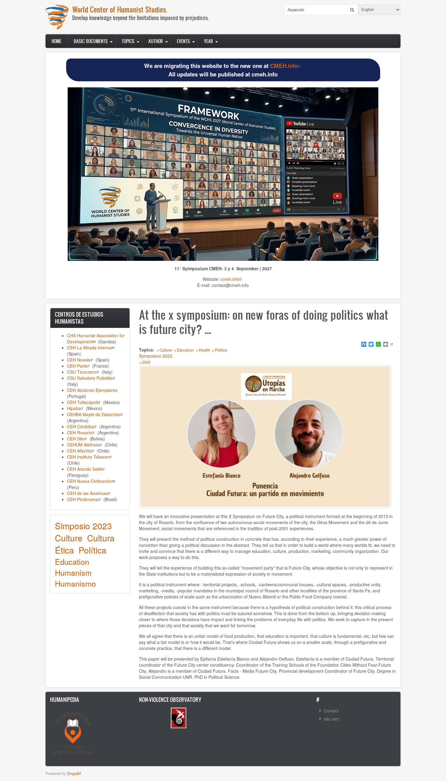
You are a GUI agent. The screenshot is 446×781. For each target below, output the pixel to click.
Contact (331, 711)
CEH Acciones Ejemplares (92, 390)
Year (208, 41)
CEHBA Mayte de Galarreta (93, 414)
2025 (146, 362)
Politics (221, 350)
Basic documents (91, 41)
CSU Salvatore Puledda (89, 378)
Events (183, 41)
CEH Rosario (79, 432)
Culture (69, 538)
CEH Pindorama (82, 499)
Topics (128, 41)
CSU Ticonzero (81, 372)
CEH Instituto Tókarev (88, 457)
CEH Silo (75, 439)
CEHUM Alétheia (83, 445)
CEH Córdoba (80, 426)
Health (204, 350)
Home (56, 41)
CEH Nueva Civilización (89, 481)
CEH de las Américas (87, 493)
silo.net (330, 719)
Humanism (73, 572)
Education (72, 561)
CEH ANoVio (79, 451)
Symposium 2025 (155, 356)
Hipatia (73, 408)
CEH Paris (77, 366)
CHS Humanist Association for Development (96, 338)
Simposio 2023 (83, 526)
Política (92, 550)
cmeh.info (230, 279)
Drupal (72, 773)
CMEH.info (284, 66)
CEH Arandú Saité (84, 469)
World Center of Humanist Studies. (119, 9)
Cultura (101, 538)
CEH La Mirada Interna (89, 348)
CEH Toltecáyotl (82, 402)
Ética (64, 550)
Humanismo (75, 583)
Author (155, 41)
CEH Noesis (78, 360)
